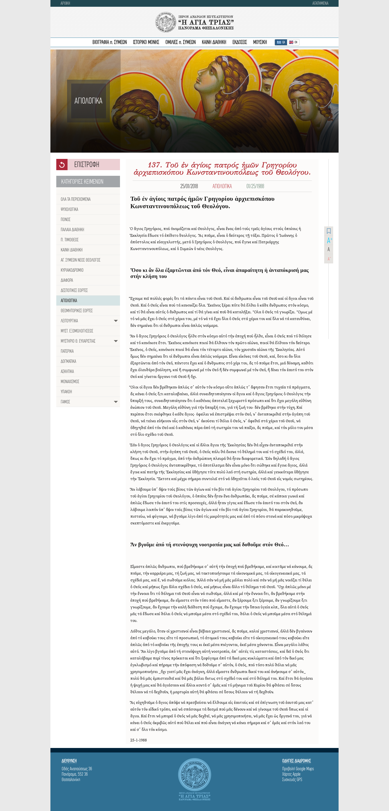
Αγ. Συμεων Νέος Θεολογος (80, 260)
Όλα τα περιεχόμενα (75, 199)
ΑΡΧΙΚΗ (65, 3)
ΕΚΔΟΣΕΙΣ (240, 42)
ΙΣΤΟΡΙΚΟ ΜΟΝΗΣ (146, 42)
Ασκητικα (67, 371)
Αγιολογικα (69, 300)
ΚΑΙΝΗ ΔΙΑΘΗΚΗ (214, 42)
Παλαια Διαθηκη (72, 229)
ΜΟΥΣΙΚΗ (260, 42)
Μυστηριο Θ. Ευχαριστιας (78, 341)
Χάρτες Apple (291, 774)
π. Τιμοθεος (70, 239)
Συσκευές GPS (292, 779)
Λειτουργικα (69, 320)
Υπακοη (66, 391)
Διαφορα (67, 280)
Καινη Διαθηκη (72, 250)
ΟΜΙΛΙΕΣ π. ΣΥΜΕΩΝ (180, 42)
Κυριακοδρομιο (72, 270)
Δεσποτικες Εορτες (74, 290)
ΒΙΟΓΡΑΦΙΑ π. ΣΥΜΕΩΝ (110, 42)
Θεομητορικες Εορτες (77, 310)
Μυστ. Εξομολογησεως (77, 331)
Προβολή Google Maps (298, 768)
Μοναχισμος (70, 381)
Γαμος (65, 401)
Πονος (65, 219)
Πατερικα (67, 351)
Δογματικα (68, 361)
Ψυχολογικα (69, 209)
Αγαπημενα (320, 3)
